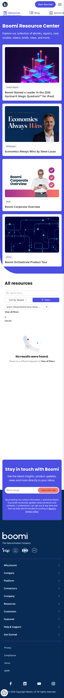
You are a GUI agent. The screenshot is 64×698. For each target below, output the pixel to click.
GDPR (7, 670)
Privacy (7, 647)
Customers (10, 611)
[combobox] (18, 300)
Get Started (10, 634)
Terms (7, 663)
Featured (9, 619)
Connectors (10, 588)
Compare (9, 573)
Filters (47, 299)
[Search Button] (7, 293)
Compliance (10, 655)
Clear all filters (48, 361)
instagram (53, 683)
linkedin (24, 683)
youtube (39, 683)
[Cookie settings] (4, 693)
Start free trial (45, 4)
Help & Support (12, 626)
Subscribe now (48, 490)
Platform (9, 580)
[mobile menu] (60, 4)
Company (9, 596)
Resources (9, 603)
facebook (10, 683)
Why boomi (10, 565)
